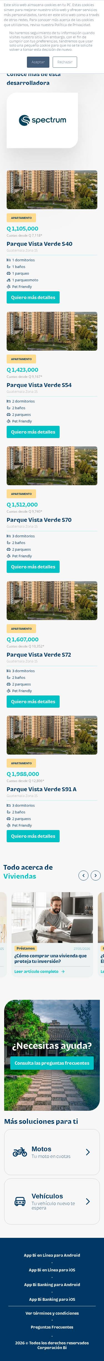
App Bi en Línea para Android (52, 1255)
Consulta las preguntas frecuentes (52, 1063)
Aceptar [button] (38, 62)
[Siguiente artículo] (96, 876)
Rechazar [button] (64, 62)
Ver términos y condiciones (52, 1313)
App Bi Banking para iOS (52, 1299)
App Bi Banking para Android (52, 1284)
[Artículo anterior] (83, 876)
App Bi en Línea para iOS (52, 1270)
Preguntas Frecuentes (52, 1327)
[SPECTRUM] (42, 120)
